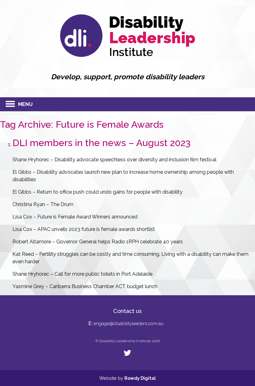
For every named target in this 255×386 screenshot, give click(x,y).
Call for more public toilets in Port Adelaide (103, 274)
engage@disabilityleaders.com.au (129, 323)
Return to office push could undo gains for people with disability (110, 192)
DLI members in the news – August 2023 (101, 142)
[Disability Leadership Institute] (127, 55)
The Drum (61, 204)
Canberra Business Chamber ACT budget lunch (103, 286)
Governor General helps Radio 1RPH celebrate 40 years (119, 242)
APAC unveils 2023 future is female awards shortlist (96, 229)
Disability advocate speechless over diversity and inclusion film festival (135, 160)
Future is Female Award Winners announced (87, 217)
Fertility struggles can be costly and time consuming (99, 254)
